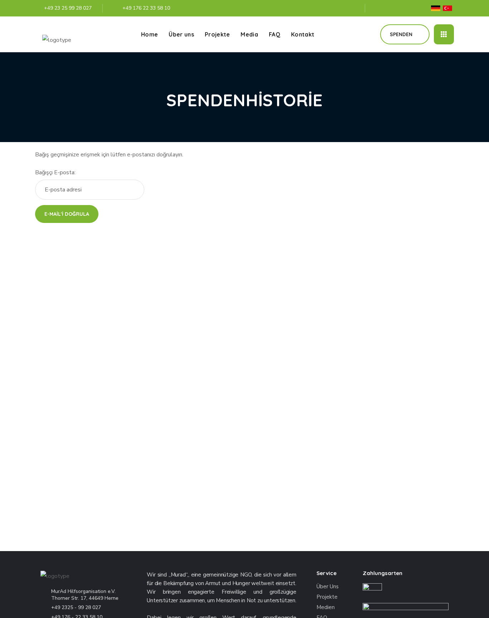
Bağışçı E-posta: (55, 172)
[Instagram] (408, 8)
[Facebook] (377, 8)
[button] (366, 34)
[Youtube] (423, 8)
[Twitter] (393, 8)
